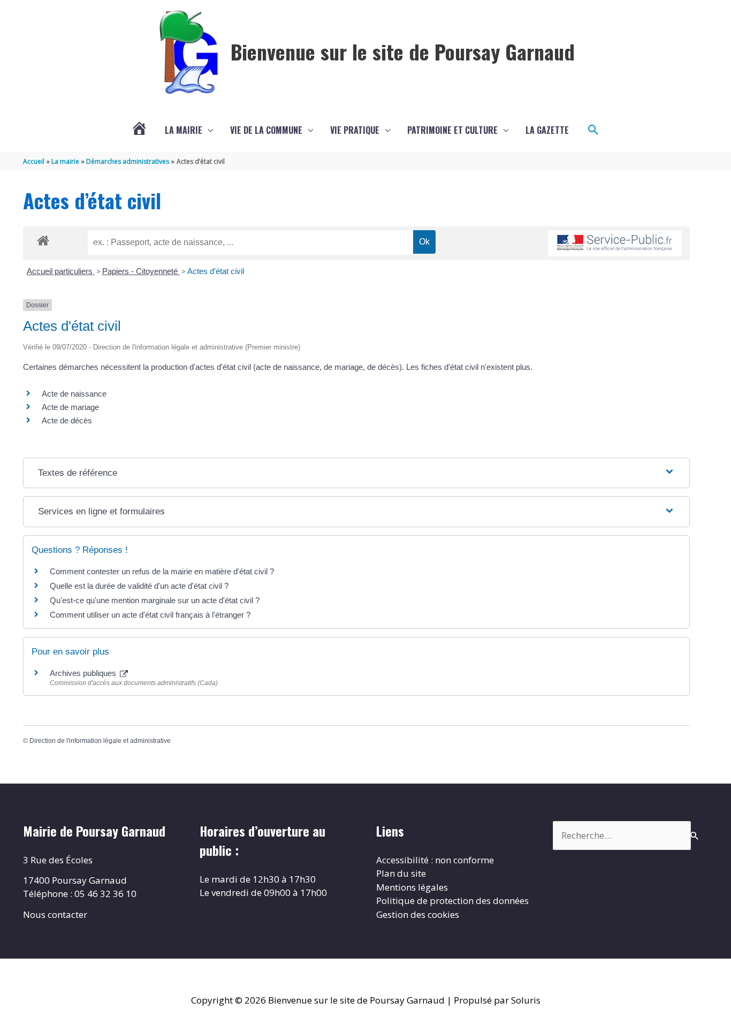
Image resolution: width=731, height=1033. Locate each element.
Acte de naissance (74, 393)
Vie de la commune (266, 130)
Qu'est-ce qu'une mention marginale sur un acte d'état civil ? (155, 600)
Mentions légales (412, 887)
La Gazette (547, 130)
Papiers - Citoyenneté (141, 271)
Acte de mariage (70, 407)
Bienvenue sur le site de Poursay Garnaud (403, 51)
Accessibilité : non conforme (435, 860)
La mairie (183, 130)
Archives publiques (84, 673)
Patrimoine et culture (452, 130)
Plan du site (401, 873)
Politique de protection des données (452, 900)
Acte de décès (67, 420)
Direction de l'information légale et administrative (100, 741)
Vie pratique (354, 130)
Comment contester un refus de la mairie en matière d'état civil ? (162, 571)
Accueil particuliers (61, 271)
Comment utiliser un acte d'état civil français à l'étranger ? (150, 614)
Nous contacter (55, 914)
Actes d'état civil (215, 271)
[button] (593, 130)
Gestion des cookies (417, 914)
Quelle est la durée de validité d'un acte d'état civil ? (139, 585)
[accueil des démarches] (43, 238)
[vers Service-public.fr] (615, 243)
